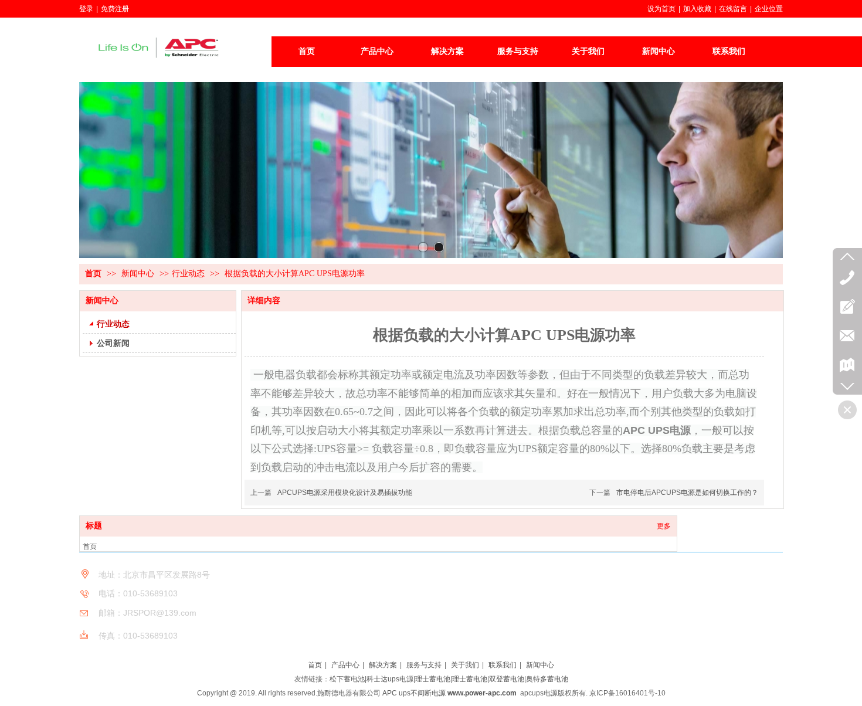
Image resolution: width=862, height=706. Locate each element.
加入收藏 (697, 9)
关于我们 (465, 665)
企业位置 (769, 9)
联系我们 (502, 665)
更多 (664, 526)
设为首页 (661, 9)
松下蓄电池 (347, 679)
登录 (86, 9)
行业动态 (188, 273)
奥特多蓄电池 (547, 679)
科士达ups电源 (389, 679)
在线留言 (733, 9)
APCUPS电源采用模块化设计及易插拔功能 (344, 492)
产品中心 (345, 665)
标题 (94, 525)
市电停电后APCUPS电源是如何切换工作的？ (687, 492)
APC (389, 693)
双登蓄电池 (506, 679)
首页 (93, 273)
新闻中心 (139, 273)
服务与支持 (424, 665)
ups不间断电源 (422, 693)
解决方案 (383, 665)
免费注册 (115, 9)
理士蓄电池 (432, 679)
